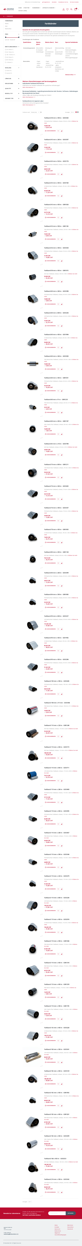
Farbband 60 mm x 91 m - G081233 (56, 399)
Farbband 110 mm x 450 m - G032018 (56, 919)
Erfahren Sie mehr (72, 274)
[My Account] (63, 9)
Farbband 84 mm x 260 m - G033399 (56, 573)
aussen (9, 73)
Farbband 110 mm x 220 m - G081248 (56, 725)
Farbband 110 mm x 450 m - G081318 (56, 963)
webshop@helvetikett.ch (11, 1234)
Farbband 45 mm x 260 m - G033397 (56, 139)
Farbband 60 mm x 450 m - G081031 (56, 378)
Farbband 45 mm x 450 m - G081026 (56, 204)
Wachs (6, 23)
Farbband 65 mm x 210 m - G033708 (56, 444)
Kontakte (57, 1227)
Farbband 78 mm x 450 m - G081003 (56, 529)
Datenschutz (58, 1231)
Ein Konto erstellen (74, 2)
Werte (56, 1225)
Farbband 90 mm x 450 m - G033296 (56, 659)
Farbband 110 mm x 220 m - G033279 (56, 876)
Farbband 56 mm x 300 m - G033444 (56, 248)
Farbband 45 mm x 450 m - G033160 (56, 183)
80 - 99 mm (10, 59)
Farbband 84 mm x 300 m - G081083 (56, 594)
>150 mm (10, 62)
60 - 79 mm (10, 52)
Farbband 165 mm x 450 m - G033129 (56, 1071)
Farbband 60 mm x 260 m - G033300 (56, 356)
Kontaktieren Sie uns (63, 2)
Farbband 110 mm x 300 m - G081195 (56, 1006)
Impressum (57, 1229)
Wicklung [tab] (8, 68)
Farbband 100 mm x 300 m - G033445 (56, 681)
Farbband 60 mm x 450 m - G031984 (56, 334)
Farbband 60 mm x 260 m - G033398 (56, 291)
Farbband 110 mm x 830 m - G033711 (56, 768)
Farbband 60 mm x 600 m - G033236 (56, 313)
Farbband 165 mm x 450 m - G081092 (56, 1093)
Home (3, 16)
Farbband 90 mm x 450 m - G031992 (56, 638)
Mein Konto (70, 1225)
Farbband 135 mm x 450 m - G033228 (56, 1028)
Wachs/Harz (8, 28)
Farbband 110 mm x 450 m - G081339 (56, 984)
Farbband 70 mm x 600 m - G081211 (56, 464)
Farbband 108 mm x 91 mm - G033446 (57, 703)
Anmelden (54, 2)
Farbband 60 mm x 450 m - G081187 (56, 421)
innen (9, 70)
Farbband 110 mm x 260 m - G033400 (56, 789)
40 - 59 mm (10, 57)
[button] (58, 130)
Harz (6, 26)
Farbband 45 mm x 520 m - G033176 (56, 161)
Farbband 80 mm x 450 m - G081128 (56, 552)
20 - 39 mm (10, 49)
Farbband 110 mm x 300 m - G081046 (56, 941)
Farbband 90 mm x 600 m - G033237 (56, 616)
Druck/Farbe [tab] (9, 83)
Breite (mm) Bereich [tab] (11, 46)
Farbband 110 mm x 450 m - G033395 (56, 811)
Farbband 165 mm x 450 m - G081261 (56, 1114)
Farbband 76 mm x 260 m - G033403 (56, 486)
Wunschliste (70, 1227)
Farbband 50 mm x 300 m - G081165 (56, 226)
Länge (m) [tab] (8, 78)
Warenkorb (70, 1229)
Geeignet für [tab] (9, 98)
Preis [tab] (6, 34)
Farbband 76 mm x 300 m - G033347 (56, 508)
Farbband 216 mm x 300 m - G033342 (56, 1179)
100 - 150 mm (11, 54)
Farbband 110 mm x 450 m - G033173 (56, 747)
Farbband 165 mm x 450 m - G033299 (56, 1136)
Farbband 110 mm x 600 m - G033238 (56, 898)
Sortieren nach (26, 112)
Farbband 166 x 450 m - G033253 (55, 1159)
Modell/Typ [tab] (9, 93)
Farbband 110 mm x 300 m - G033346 (56, 854)
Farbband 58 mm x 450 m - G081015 (56, 270)
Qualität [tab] (8, 88)
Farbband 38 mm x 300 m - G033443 (56, 118)
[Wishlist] (67, 9)
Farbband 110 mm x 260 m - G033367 (56, 833)
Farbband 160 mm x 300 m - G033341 (56, 1049)
